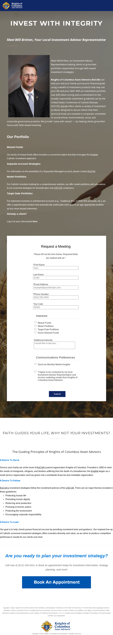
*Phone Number (41, 294)
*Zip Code (38, 304)
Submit (57, 394)
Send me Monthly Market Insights (54, 364)
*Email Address (40, 284)
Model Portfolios (46, 326)
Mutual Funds (44, 323)
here (35, 221)
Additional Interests (43, 340)
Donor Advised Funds (48, 333)
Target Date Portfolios (48, 329)
